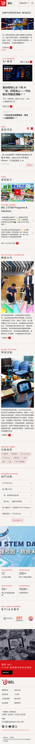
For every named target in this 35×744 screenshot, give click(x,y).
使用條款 (11, 737)
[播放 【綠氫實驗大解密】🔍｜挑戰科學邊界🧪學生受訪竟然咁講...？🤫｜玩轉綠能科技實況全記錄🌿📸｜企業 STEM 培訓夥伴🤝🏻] (17, 192)
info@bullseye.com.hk (13, 721)
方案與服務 (6, 699)
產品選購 (5, 703)
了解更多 (4, 338)
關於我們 (17, 699)
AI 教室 (16, 694)
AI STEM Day (7, 483)
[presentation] (28, 128)
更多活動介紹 (17, 520)
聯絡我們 (23, 3)
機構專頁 (5, 690)
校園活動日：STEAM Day (11, 514)
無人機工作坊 (7, 489)
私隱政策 (5, 737)
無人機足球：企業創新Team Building (16, 508)
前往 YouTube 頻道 (8, 243)
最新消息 (17, 690)
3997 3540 (7, 714)
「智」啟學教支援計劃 (10, 495)
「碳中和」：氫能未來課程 (12, 501)
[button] (4, 50)
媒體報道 (29, 165)
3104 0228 (20, 714)
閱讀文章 (6, 106)
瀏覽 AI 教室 (24, 62)
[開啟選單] (32, 3)
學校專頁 (5, 694)
